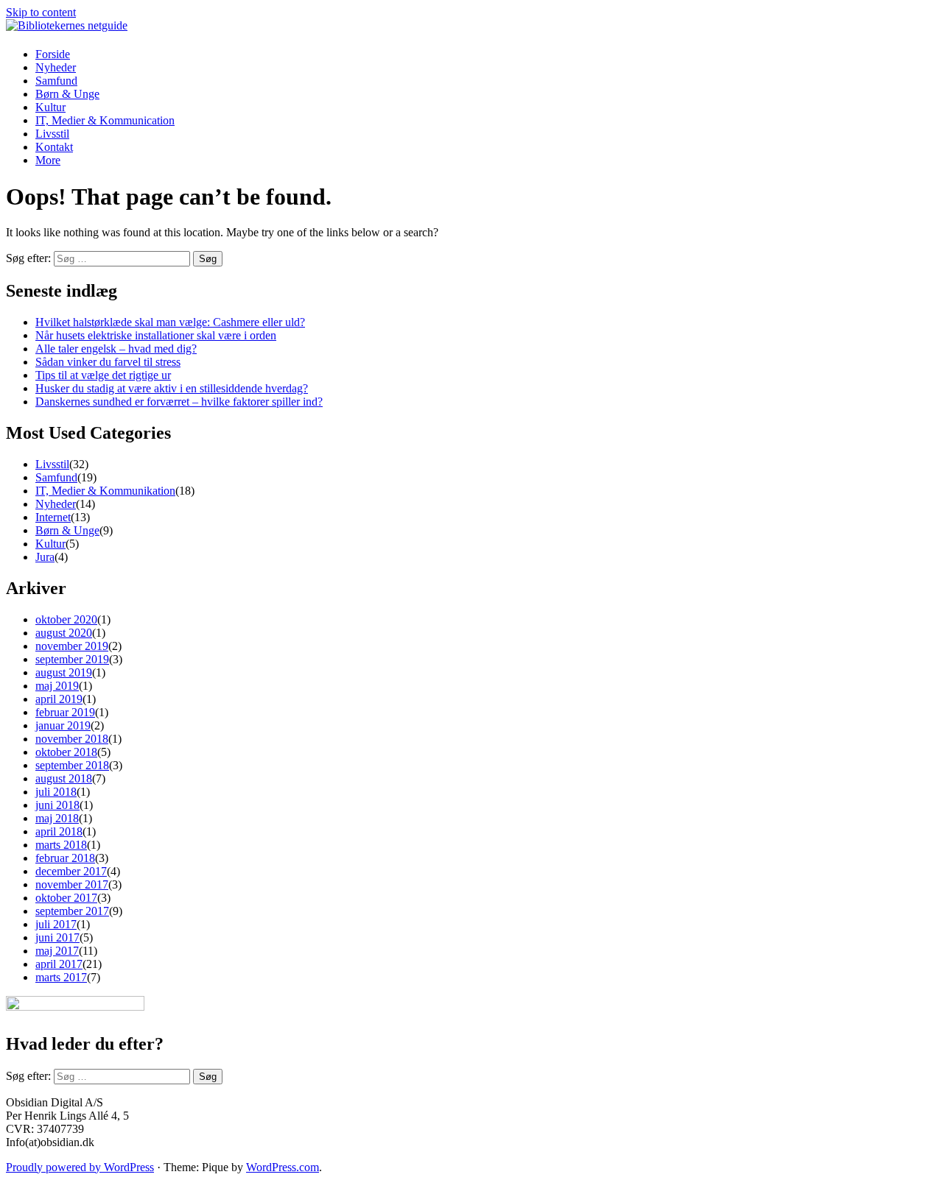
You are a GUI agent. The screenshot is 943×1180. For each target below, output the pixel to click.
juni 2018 (57, 805)
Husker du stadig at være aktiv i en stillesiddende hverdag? (171, 388)
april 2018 (59, 831)
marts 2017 (61, 977)
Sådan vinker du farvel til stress (107, 362)
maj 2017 (57, 950)
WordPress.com (282, 1167)
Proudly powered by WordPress (80, 1167)
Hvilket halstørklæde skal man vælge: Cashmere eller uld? (170, 322)
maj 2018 (57, 818)
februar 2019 (65, 712)
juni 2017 (57, 937)
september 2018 (72, 765)
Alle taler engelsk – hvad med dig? (116, 348)
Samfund (56, 80)
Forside (52, 54)
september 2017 (72, 911)
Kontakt (54, 147)
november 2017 (71, 884)
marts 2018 (61, 844)
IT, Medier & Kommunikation (105, 490)
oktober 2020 (66, 619)
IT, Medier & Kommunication (105, 120)
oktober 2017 (66, 897)
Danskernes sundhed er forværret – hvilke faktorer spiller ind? (179, 401)
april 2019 (59, 699)
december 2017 (71, 871)
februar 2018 (65, 858)
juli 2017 (56, 924)
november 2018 (71, 738)
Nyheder (55, 67)
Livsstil (52, 133)
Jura (45, 557)
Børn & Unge (67, 94)
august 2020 (63, 632)
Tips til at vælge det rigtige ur (103, 375)
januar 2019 (63, 725)
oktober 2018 (66, 752)
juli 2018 (56, 791)
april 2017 (59, 964)
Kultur (50, 107)
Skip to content (41, 12)
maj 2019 (57, 685)
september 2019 (72, 659)
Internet (53, 517)
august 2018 (63, 778)
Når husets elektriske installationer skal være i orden (155, 335)
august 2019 (63, 672)
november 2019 (71, 646)
